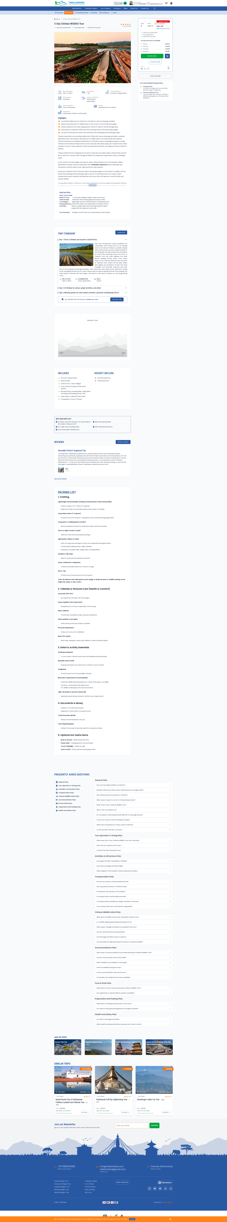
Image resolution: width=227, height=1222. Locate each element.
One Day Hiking (90, 1187)
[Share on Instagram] (148, 69)
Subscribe (154, 1125)
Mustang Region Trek (61, 1192)
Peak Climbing (90, 1190)
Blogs (125, 8)
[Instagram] (149, 1189)
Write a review (123, 442)
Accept (132, 1219)
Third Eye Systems (167, 1202)
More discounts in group (64, 1113)
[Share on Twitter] (145, 69)
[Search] (154, 8)
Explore (84, 1112)
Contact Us (145, 8)
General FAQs (63, 782)
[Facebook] (160, 1189)
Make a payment (122, 1182)
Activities (117, 8)
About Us (134, 8)
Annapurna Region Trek (62, 1184)
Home (58, 19)
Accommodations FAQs (67, 800)
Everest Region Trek (61, 1181)
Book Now (152, 56)
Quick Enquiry (155, 76)
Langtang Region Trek (61, 1187)
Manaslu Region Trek (61, 1190)
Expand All (121, 232)
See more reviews (60, 479)
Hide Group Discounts (163, 28)
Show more (93, 185)
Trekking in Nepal (91, 8)
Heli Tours (88, 1192)
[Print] (169, 68)
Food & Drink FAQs (65, 803)
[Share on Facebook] (142, 69)
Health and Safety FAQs (67, 810)
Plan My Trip (116, 299)
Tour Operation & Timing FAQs (70, 786)
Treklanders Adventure (99, 165)
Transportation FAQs (66, 793)
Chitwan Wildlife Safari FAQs (69, 796)
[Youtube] (155, 1189)
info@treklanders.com (156, 4)
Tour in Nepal (105, 8)
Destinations (76, 8)
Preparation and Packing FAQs (70, 807)
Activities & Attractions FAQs (69, 789)
